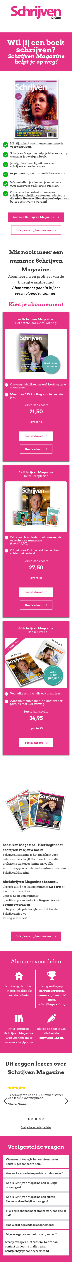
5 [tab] (43, 1119)
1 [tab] (29, 1119)
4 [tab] (40, 1119)
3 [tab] (36, 1119)
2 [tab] (32, 1119)
